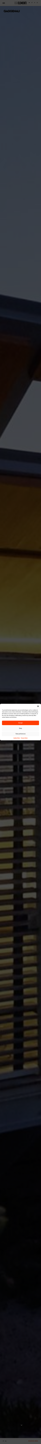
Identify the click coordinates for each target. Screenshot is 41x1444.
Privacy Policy (24, 738)
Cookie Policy (16, 738)
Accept (20, 723)
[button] (38, 706)
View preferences (21, 734)
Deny (20, 728)
